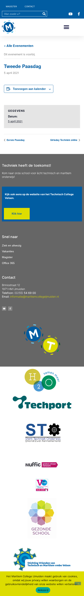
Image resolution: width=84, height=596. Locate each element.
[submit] (44, 13)
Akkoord (43, 590)
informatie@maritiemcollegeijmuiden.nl (34, 296)
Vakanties (8, 251)
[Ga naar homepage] (8, 27)
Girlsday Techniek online (64, 140)
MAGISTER (11, 6)
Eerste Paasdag (15, 140)
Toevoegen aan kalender (29, 89)
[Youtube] (4, 308)
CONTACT (30, 6)
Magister (7, 257)
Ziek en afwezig (11, 245)
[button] (66, 27)
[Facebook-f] (10, 308)
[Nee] (77, 583)
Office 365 (8, 263)
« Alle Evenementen (18, 45)
